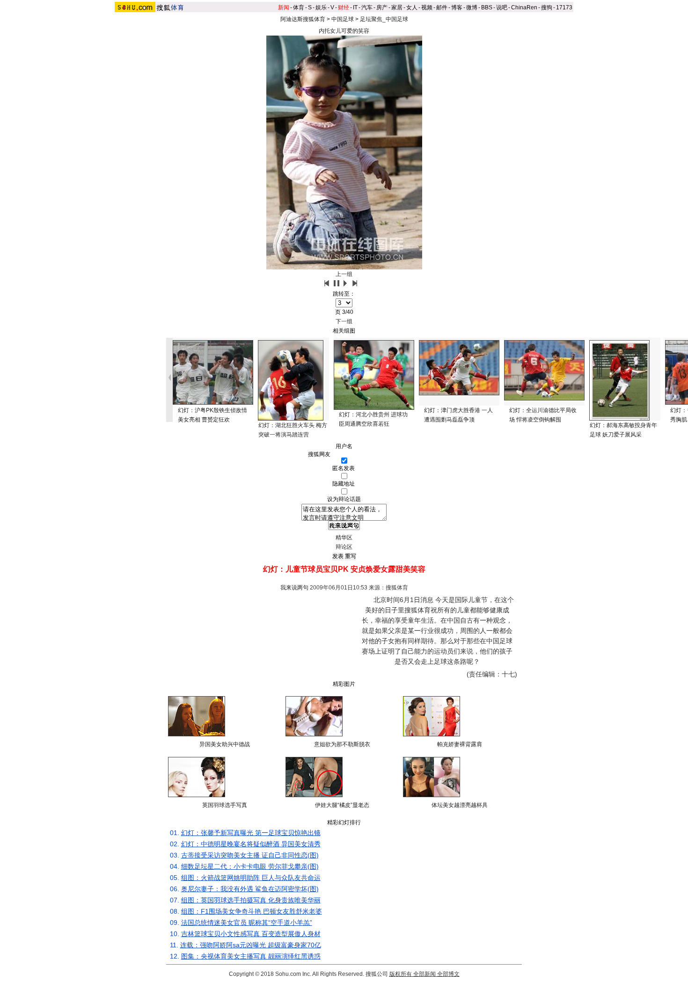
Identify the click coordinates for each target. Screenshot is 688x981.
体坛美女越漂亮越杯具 (460, 805)
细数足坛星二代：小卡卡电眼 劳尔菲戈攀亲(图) (250, 866)
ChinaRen (524, 7)
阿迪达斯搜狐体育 (302, 19)
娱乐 (321, 7)
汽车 (367, 7)
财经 (343, 7)
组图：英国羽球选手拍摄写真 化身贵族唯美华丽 (251, 900)
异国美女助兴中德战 (224, 744)
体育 (298, 7)
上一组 (344, 274)
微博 (471, 7)
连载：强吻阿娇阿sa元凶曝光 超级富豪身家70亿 (250, 945)
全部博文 (448, 974)
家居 (397, 7)
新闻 (283, 7)
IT (355, 7)
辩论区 (344, 547)
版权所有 (400, 974)
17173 (564, 7)
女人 (411, 7)
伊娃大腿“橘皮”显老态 (342, 805)
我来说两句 (294, 587)
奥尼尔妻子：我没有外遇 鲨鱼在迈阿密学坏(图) (250, 889)
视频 (426, 7)
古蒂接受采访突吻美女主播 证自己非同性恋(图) (250, 855)
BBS (486, 7)
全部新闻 (424, 974)
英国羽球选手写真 (224, 805)
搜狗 (546, 7)
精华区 (344, 537)
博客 (456, 7)
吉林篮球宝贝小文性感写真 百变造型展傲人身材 (251, 933)
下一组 (344, 321)
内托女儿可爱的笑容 (344, 31)
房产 (382, 7)
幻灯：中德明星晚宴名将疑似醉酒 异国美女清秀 (251, 844)
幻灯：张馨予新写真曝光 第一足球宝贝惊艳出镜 (251, 832)
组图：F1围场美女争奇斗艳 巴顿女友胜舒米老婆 (251, 911)
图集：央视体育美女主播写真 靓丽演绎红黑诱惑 (251, 956)
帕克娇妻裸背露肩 (459, 744)
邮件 (441, 7)
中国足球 (342, 19)
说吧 (501, 7)
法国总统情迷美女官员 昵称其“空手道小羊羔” (246, 922)
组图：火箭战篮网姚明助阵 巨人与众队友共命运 (251, 877)
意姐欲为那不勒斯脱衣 (342, 744)
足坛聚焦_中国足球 (384, 19)
